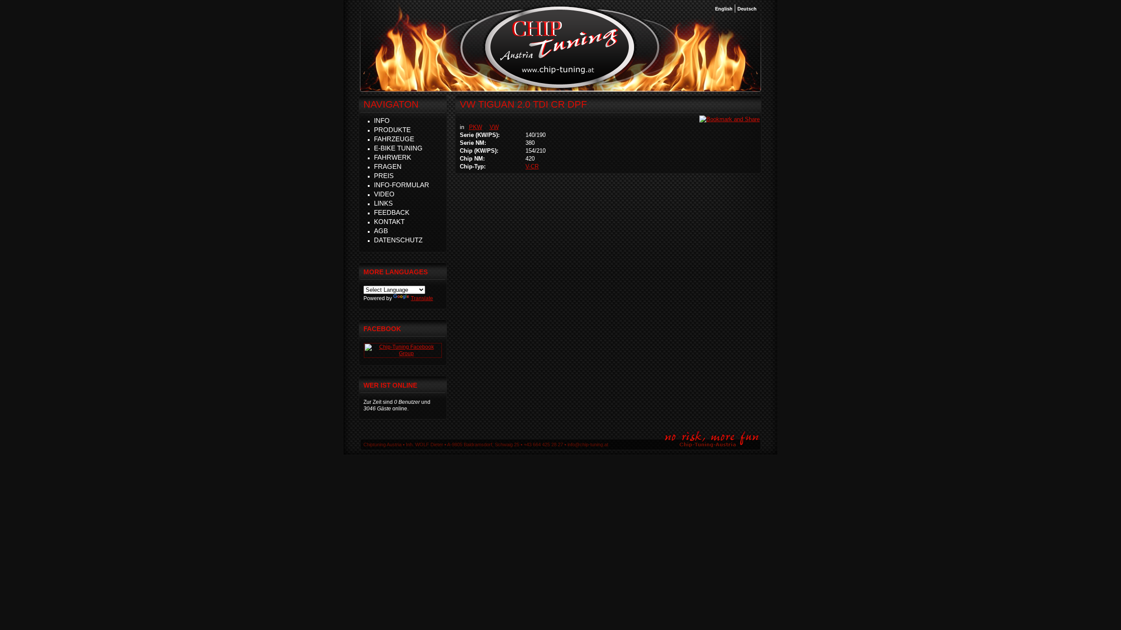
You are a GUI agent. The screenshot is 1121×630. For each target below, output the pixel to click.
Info (382, 120)
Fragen (388, 166)
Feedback (391, 212)
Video (384, 194)
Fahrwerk (392, 157)
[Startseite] (560, 87)
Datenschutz (398, 240)
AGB (381, 230)
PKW (475, 127)
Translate (422, 298)
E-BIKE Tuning (398, 148)
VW (494, 127)
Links (383, 203)
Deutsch (747, 8)
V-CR (532, 166)
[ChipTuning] (402, 353)
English (724, 8)
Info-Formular (401, 185)
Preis (384, 175)
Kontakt (389, 221)
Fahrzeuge (394, 139)
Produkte (392, 129)
